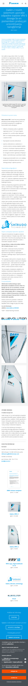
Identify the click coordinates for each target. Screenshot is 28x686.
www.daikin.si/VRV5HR (12, 308)
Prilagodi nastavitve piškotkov (14, 681)
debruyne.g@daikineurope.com (10, 454)
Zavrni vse (14, 677)
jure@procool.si (6, 461)
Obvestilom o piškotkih (12, 667)
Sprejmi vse (14, 671)
